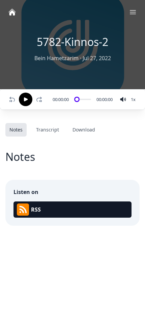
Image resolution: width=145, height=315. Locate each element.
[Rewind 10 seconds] (12, 99)
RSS (36, 209)
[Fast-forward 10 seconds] (40, 99)
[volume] (123, 99)
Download (83, 129)
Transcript (47, 129)
